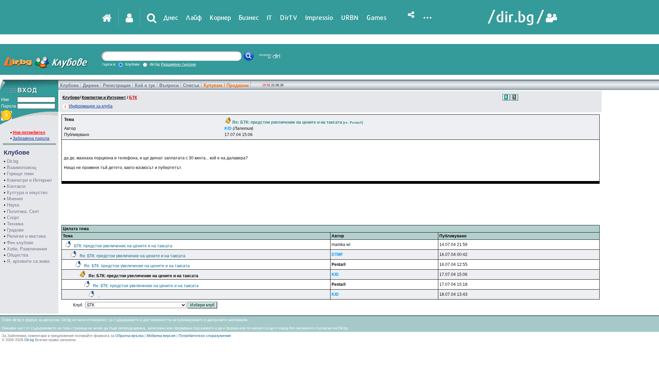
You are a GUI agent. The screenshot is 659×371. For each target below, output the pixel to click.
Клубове (69, 85)
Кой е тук (145, 85)
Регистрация (117, 85)
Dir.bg (12, 161)
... (99, 295)
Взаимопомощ (21, 167)
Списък (191, 85)
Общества (17, 255)
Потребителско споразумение (204, 336)
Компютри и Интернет (29, 180)
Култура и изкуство (27, 192)
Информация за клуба (91, 106)
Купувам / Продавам (226, 85)
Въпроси (169, 85)
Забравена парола (31, 138)
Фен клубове (20, 242)
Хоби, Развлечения (27, 248)
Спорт (13, 217)
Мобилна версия (161, 336)
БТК (133, 97)
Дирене (91, 85)
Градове (15, 230)
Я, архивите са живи (28, 261)
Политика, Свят (23, 211)
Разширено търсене (178, 64)
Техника (15, 223)
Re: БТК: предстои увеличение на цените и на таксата (132, 256)
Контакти (16, 186)
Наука (13, 204)
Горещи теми (20, 173)
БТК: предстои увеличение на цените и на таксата (123, 246)
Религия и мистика (26, 236)
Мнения (15, 198)
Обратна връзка (129, 336)
